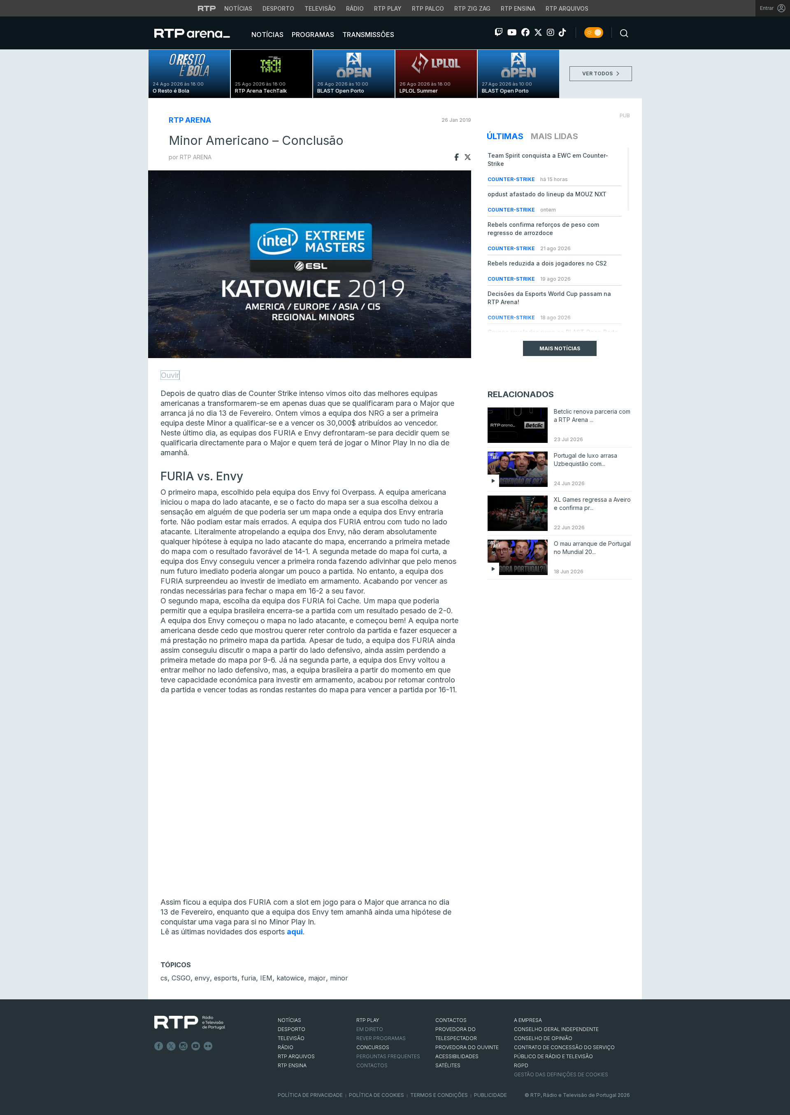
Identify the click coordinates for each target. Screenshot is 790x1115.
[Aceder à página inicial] (200, 32)
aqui (295, 931)
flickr (208, 1046)
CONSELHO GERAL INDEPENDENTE (556, 1029)
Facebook (158, 1046)
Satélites (447, 1065)
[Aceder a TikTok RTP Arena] (562, 32)
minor (339, 978)
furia (249, 978)
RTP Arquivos (567, 8)
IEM (266, 978)
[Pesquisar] (622, 32)
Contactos (372, 1065)
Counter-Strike (512, 179)
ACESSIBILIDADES (457, 1056)
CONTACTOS (451, 1020)
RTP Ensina (518, 8)
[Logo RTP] (189, 1023)
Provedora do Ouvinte (467, 1047)
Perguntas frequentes (388, 1056)
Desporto (278, 8)
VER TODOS (598, 73)
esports (225, 978)
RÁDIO (285, 1047)
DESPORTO (291, 1029)
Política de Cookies (376, 1095)
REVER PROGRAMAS (381, 1038)
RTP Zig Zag (472, 8)
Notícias (238, 8)
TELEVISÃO (291, 1038)
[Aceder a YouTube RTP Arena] (512, 32)
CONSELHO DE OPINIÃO (543, 1038)
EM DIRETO (369, 1029)
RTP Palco (428, 8)
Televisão (320, 8)
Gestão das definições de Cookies (561, 1074)
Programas (312, 34)
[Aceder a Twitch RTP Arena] (498, 32)
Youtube (195, 1046)
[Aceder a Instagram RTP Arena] (550, 32)
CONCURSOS (372, 1047)
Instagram (183, 1046)
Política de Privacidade (310, 1095)
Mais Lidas (554, 136)
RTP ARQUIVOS (296, 1056)
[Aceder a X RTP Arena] (538, 32)
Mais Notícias (559, 348)
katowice (290, 978)
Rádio (355, 8)
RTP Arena (190, 120)
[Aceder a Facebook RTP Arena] (525, 32)
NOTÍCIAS (289, 1020)
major (317, 978)
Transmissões (367, 34)
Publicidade (490, 1095)
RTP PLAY (367, 1020)
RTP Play (388, 8)
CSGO (181, 978)
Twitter (171, 1046)
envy (202, 978)
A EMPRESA (528, 1020)
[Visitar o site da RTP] (207, 8)
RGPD (521, 1065)
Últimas (505, 136)
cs (163, 978)
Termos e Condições (439, 1095)
